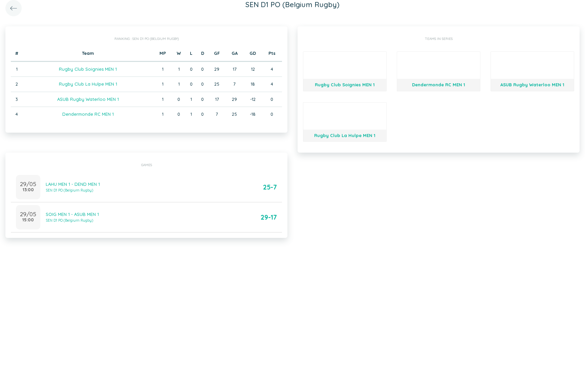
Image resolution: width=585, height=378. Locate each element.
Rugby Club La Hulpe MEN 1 (88, 84)
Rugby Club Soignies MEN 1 (88, 69)
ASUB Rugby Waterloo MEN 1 (88, 99)
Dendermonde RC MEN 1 (88, 114)
